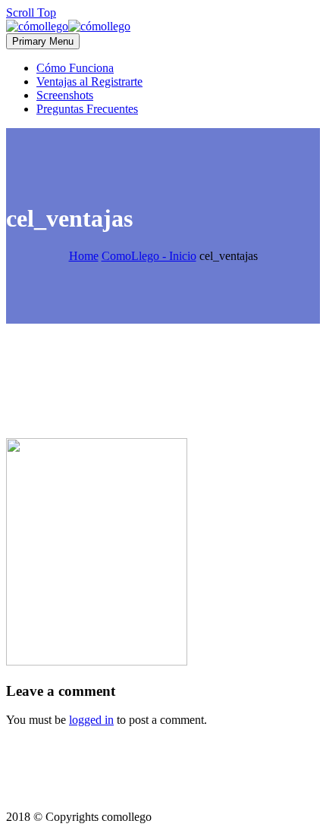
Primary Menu (43, 41)
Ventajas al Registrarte (89, 81)
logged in (91, 719)
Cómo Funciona (75, 67)
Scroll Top (31, 12)
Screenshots (64, 95)
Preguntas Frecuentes (87, 108)
